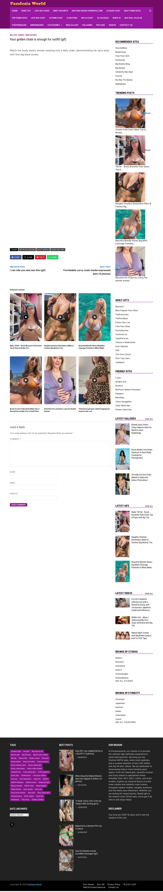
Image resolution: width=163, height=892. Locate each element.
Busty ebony (43, 250)
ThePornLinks (122, 314)
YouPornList (121, 334)
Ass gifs (26, 751)
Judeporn (119, 362)
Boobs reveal (34, 758)
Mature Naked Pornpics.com (87, 11)
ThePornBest (121, 318)
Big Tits (13, 35)
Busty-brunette (29, 762)
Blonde (13, 758)
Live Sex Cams (42, 11)
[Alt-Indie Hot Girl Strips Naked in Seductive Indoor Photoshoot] (122, 475)
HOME (15, 11)
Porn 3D (100, 884)
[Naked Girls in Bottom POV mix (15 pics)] (66, 826)
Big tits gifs (15, 755)
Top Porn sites (19, 18)
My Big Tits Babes (124, 80)
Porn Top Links (122, 358)
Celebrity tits (16, 772)
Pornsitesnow (121, 330)
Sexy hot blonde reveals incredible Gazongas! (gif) (86, 852)
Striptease (15, 799)
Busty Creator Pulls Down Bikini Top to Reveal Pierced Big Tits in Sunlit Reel (24, 410)
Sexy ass (38, 789)
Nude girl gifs (57, 250)
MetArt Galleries (17, 782)
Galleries (87, 25)
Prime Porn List (122, 322)
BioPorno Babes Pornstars (127, 389)
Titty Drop (25, 799)
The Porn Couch (123, 354)
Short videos (29, 796)
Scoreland (120, 666)
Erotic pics (15, 775)
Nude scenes (16, 789)
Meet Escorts (60, 11)
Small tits (39, 796)
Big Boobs (120, 68)
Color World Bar (122, 405)
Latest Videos (123, 593)
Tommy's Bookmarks (125, 342)
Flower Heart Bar (123, 409)
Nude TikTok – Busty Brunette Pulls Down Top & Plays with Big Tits (26, 347)
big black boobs (27, 250)
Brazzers (119, 306)
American (119, 699)
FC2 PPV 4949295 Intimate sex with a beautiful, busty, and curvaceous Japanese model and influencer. (141, 604)
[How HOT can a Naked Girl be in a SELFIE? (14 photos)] (66, 751)
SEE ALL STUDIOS (124, 681)
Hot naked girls (25, 779)
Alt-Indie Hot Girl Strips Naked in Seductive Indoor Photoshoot (141, 477)
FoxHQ (118, 76)
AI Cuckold (103, 18)
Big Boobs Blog (122, 64)
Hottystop (120, 60)
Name (12, 472)
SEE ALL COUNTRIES (125, 722)
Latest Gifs (122, 505)
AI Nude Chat (113, 11)
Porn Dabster (121, 346)
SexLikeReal (121, 48)
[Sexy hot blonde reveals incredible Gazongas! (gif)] (66, 851)
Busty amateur (43, 762)
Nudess (119, 385)
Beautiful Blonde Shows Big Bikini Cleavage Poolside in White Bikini (92, 347)
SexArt (118, 670)
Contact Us (113, 887)
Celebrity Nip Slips (124, 72)
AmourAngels (121, 674)
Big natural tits (37, 751)
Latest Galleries (125, 418)
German (119, 707)
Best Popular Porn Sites (126, 310)
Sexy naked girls (43, 793)
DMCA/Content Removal (94, 887)
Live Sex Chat (38, 18)
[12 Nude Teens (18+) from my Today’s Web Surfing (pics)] (66, 801)
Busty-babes (16, 762)
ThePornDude (19, 25)
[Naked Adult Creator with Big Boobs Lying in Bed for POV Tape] (122, 633)
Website (14, 494)
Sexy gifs (31, 793)
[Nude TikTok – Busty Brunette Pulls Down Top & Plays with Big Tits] (122, 512)
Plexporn (119, 393)
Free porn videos (39, 775)
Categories (53, 25)
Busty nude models (34, 768)
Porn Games (88, 884)
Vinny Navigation (123, 401)
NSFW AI (117, 18)
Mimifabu (119, 397)
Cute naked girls (29, 772)
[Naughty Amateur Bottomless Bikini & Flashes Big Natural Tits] (122, 537)
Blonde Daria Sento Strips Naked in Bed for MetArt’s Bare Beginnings (141, 428)
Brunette (45, 758)
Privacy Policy (114, 884)
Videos (112, 25)
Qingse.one (120, 381)
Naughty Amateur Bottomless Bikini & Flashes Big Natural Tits (59, 347)
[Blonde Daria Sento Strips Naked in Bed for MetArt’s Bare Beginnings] (122, 425)
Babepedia (120, 84)
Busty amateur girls (18, 765)
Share (17, 257)
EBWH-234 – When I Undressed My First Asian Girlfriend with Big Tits (141, 621)
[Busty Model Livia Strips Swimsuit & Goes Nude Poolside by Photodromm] (122, 450)
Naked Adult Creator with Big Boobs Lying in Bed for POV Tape (141, 635)
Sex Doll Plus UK (133, 18)
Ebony (21, 35)
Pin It (41, 257)
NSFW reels (29, 786)
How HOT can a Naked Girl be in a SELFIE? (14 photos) (89, 752)
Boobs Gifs (23, 758)
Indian (118, 711)
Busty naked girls (34, 765)
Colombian (120, 715)
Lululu (118, 378)
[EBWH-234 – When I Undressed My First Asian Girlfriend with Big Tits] (122, 617)
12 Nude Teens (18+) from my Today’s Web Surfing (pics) (88, 802)
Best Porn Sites (132, 11)
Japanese (120, 703)
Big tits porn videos (40, 755)
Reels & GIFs (72, 25)
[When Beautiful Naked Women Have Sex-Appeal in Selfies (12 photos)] (66, 776)
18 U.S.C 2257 (129, 884)
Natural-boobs (16, 786)
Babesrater (120, 52)
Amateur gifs (16, 751)
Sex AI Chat (87, 18)
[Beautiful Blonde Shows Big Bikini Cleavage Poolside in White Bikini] (122, 562)
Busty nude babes (18, 768)
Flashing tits (26, 775)
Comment (15, 439)
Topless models (37, 799)
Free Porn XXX (122, 56)
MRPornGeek (37, 25)
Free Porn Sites (122, 326)
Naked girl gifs (44, 782)
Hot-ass (14, 779)
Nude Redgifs (41, 786)
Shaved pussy (16, 796)
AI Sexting (72, 18)
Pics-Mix (100, 25)
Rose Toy (26, 11)
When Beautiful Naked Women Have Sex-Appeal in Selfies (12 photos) (88, 779)
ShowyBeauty (122, 678)
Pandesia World (34, 884)
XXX (117, 350)
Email (12, 483)
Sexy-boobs (28, 789)
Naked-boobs (31, 782)
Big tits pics (26, 755)
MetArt (118, 658)
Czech (118, 719)
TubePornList (121, 338)
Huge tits (37, 779)
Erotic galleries (43, 772)
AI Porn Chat (56, 18)
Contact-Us (126, 25)
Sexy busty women (18, 793)
